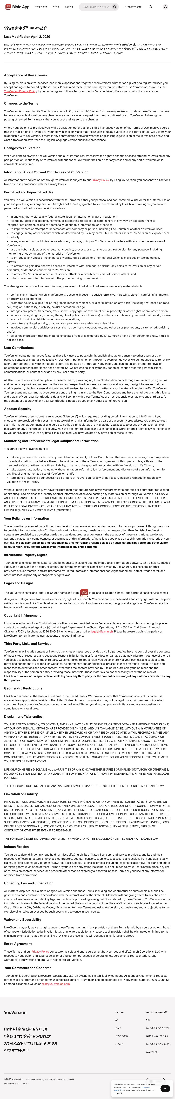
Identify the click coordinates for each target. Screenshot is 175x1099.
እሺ (165, 1088)
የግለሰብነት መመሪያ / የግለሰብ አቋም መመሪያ (45, 1079)
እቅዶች (56, 6)
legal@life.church (102, 631)
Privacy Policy (100, 180)
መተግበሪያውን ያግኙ (133, 6)
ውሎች (71, 1079)
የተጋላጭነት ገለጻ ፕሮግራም (16, 1083)
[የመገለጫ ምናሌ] (163, 6)
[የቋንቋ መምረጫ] (150, 6)
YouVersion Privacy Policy (20, 91)
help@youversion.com (56, 984)
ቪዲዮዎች (69, 6)
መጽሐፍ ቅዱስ (41, 6)
